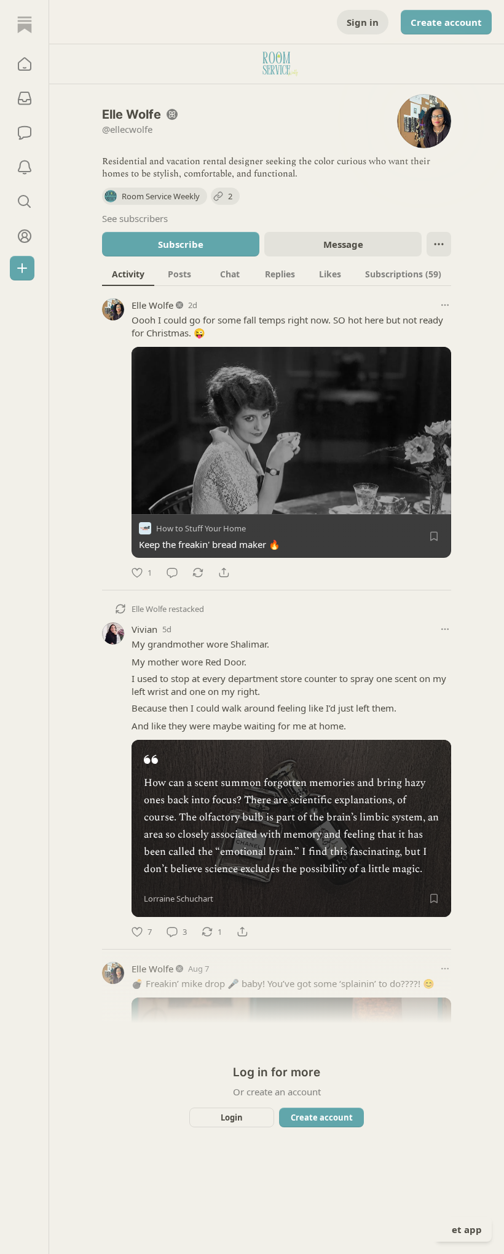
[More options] (445, 305)
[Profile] (24, 236)
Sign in (363, 22)
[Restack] (197, 572)
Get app (463, 1229)
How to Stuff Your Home (201, 528)
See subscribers (135, 218)
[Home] (24, 24)
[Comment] (172, 572)
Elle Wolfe (152, 305)
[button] (24, 64)
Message (343, 244)
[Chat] (24, 133)
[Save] (434, 536)
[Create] (22, 268)
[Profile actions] (439, 244)
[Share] (223, 572)
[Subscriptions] (24, 98)
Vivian (144, 629)
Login (232, 1117)
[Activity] (24, 167)
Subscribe (180, 244)
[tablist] (276, 273)
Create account (446, 22)
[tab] (128, 273)
